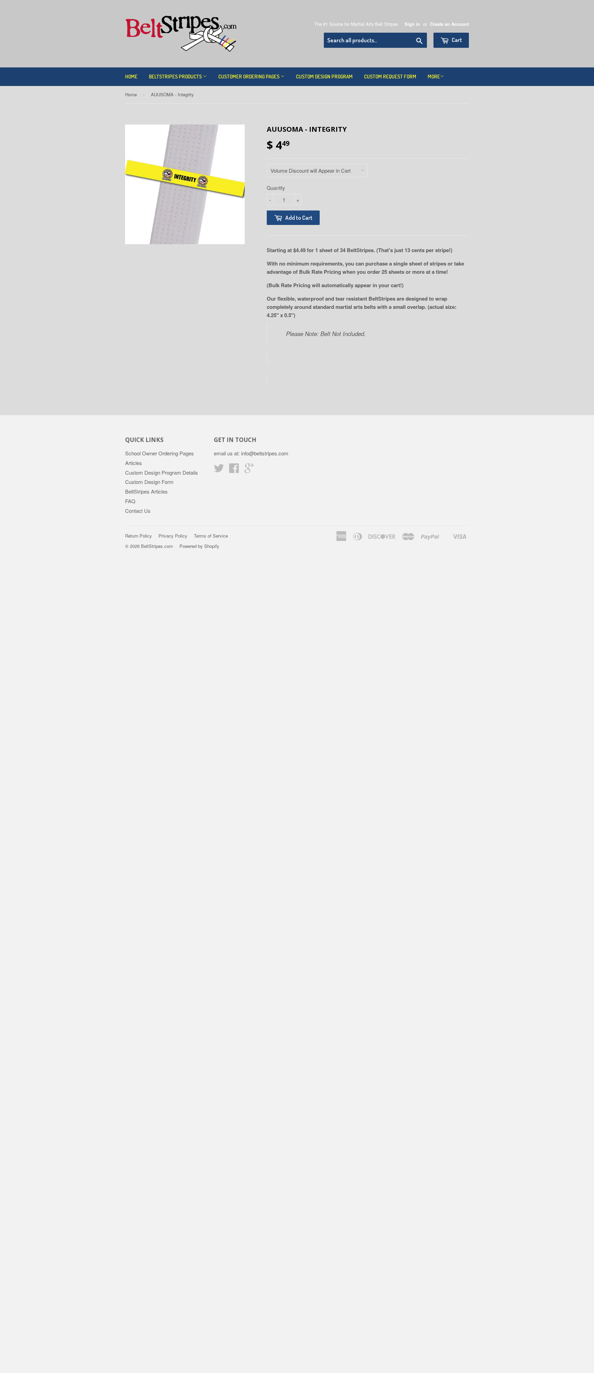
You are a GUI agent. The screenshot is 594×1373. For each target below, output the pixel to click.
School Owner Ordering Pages (159, 453)
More (434, 76)
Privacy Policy (172, 535)
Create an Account (449, 24)
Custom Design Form (149, 481)
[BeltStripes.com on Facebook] (234, 470)
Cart (456, 39)
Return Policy (138, 535)
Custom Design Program (324, 76)
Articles (133, 462)
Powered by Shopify (199, 546)
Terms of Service (211, 535)
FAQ (130, 501)
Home (131, 76)
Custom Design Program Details (161, 472)
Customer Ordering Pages (249, 76)
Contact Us (138, 510)
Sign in (412, 24)
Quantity (276, 187)
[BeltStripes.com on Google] (249, 470)
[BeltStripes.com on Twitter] (219, 470)
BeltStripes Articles (146, 491)
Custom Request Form (390, 76)
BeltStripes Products (176, 76)
